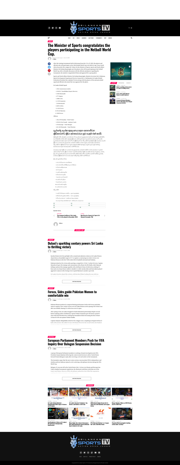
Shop (105, 38)
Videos (78, 38)
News (69, 38)
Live (73, 38)
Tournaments (99, 38)
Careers (110, 38)
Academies (84, 38)
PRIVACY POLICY (92, 456)
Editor (54, 59)
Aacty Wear (91, 38)
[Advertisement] (90, 10)
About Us (85, 456)
